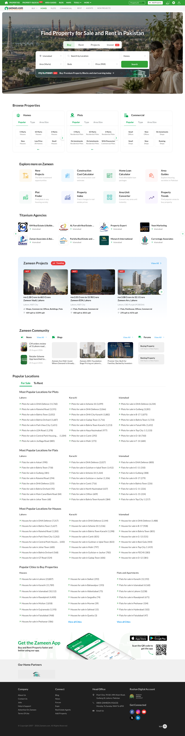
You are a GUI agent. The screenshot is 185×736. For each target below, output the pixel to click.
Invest (113, 44)
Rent (81, 44)
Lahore (23, 397)
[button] (50, 56)
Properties (14, 2)
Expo (57, 706)
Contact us (22, 699)
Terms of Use (23, 713)
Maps (68, 2)
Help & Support (24, 706)
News (57, 699)
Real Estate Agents (63, 710)
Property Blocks (32, 2)
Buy (69, 44)
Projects (95, 44)
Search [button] (135, 64)
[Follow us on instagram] (139, 714)
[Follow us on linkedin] (139, 720)
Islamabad (124, 397)
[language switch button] (167, 2)
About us (22, 695)
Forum (58, 702)
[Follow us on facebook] (133, 714)
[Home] (6, 2)
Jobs (20, 702)
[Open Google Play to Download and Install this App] (158, 640)
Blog (61, 2)
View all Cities (75, 621)
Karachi (73, 397)
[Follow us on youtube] (145, 714)
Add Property (61, 713)
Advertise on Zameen (27, 710)
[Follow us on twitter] (133, 720)
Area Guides (50, 2)
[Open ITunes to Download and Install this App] (139, 640)
